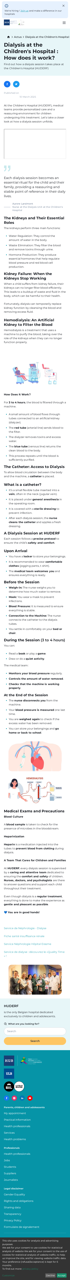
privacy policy (30, 1268)
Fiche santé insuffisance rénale (24, 936)
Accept (62, 1275)
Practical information (18, 1119)
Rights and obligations (18, 1201)
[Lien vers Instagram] (14, 1098)
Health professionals (17, 1126)
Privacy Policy (12, 1220)
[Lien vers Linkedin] (22, 1098)
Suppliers (10, 1173)
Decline (50, 1275)
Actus (18, 37)
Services (9, 1132)
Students (10, 1166)
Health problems (15, 1139)
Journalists (11, 1179)
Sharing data (12, 1207)
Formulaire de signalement (21, 1227)
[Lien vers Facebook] (6, 1098)
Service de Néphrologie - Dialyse (25, 928)
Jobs (7, 1160)
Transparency (12, 1214)
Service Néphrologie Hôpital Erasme (27, 944)
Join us (24, 10)
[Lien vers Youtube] (30, 1098)
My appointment (15, 1113)
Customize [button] (8, 1275)
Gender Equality (14, 1194)
